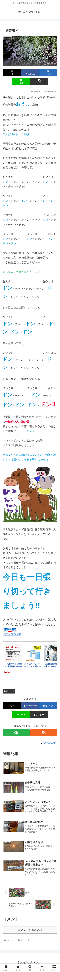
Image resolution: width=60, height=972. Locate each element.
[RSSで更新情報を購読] (43, 732)
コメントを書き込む (30, 929)
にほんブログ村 (12, 634)
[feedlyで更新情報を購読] (16, 732)
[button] (39, 81)
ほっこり (10, 691)
